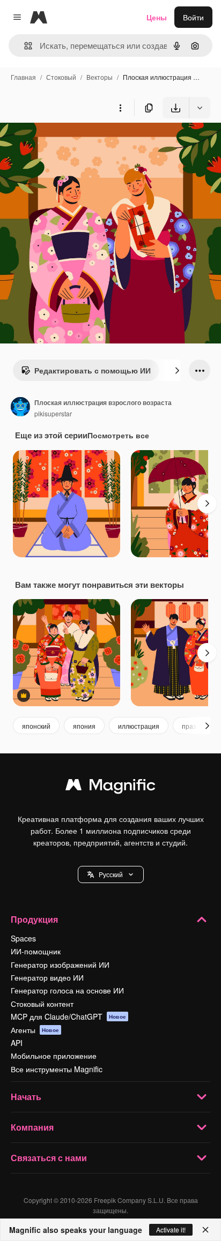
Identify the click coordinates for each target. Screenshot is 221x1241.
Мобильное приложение (54, 1055)
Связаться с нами (49, 1158)
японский (36, 725)
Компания (32, 1127)
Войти (193, 17)
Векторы (99, 76)
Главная (23, 76)
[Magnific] (110, 787)
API (17, 1042)
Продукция (34, 919)
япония (84, 725)
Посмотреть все (118, 435)
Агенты (35, 1030)
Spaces (23, 938)
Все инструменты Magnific (56, 1069)
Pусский (111, 874)
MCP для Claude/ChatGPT (68, 1016)
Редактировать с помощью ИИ (92, 370)
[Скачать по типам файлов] (199, 107)
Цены (156, 17)
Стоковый (61, 76)
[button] (111, 874)
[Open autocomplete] (24, 46)
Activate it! (171, 1229)
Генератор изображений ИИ (60, 964)
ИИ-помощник (36, 951)
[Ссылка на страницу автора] (20, 407)
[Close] (205, 1229)
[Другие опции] (120, 107)
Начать (26, 1096)
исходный (72, 143)
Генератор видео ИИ (47, 977)
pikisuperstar (53, 413)
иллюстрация (138, 725)
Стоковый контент (42, 1003)
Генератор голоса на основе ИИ (67, 990)
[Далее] (177, 370)
